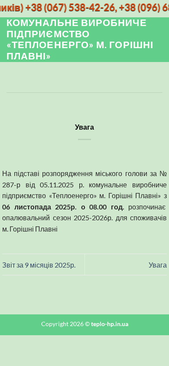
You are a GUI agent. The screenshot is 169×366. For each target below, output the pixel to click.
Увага (158, 265)
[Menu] (11, 77)
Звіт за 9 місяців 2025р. (38, 265)
